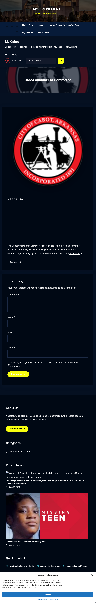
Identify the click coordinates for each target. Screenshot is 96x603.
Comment (13, 294)
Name (11, 317)
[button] (92, 575)
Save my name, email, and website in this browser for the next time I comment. (44, 364)
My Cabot (12, 42)
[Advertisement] (48, 222)
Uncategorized (15, 262)
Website (12, 347)
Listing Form (28, 25)
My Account (27, 33)
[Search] (61, 61)
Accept (48, 594)
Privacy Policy (42, 600)
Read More (75, 253)
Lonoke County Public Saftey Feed (63, 25)
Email (11, 332)
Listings (41, 25)
